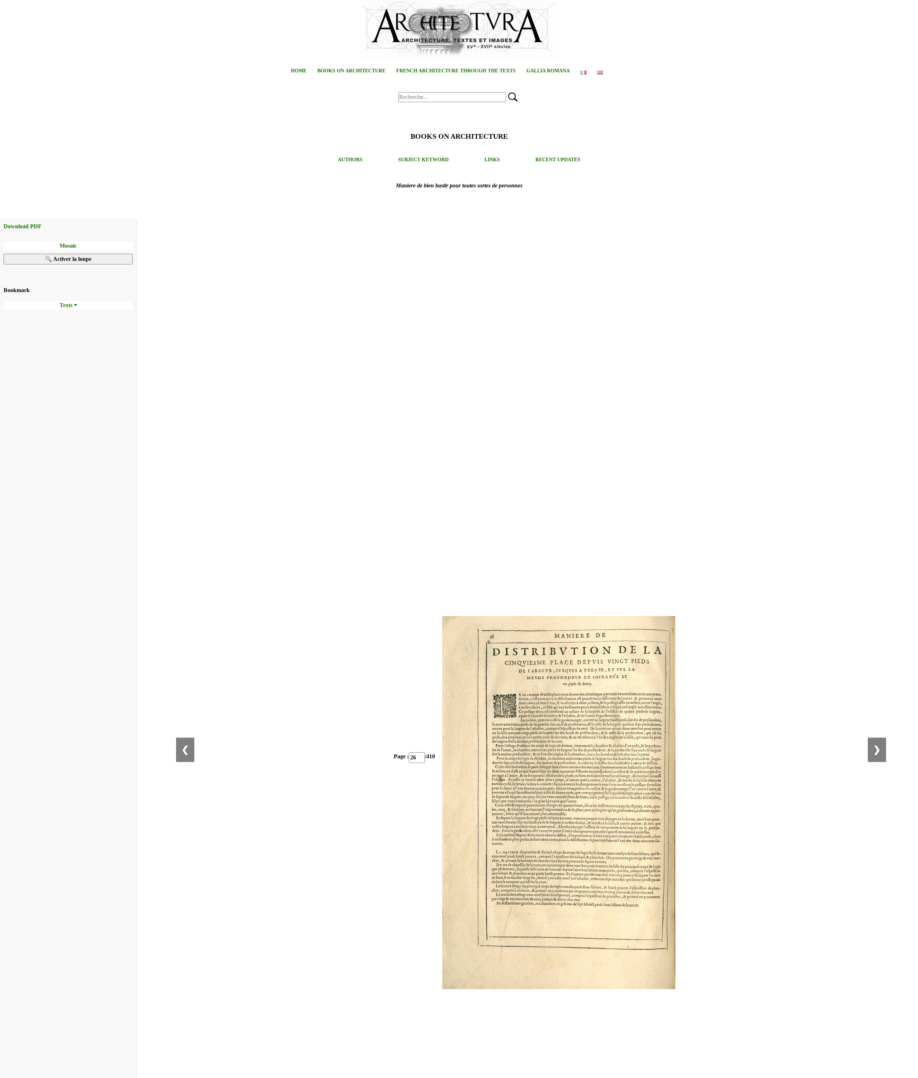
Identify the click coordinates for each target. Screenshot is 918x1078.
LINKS (492, 159)
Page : (401, 756)
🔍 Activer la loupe (68, 259)
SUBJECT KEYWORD (423, 159)
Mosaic (68, 246)
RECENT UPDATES (557, 159)
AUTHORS (350, 159)
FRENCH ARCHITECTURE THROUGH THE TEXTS (456, 70)
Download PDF (23, 226)
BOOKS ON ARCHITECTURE (351, 70)
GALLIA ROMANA (548, 70)
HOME (299, 70)
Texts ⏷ (68, 305)
